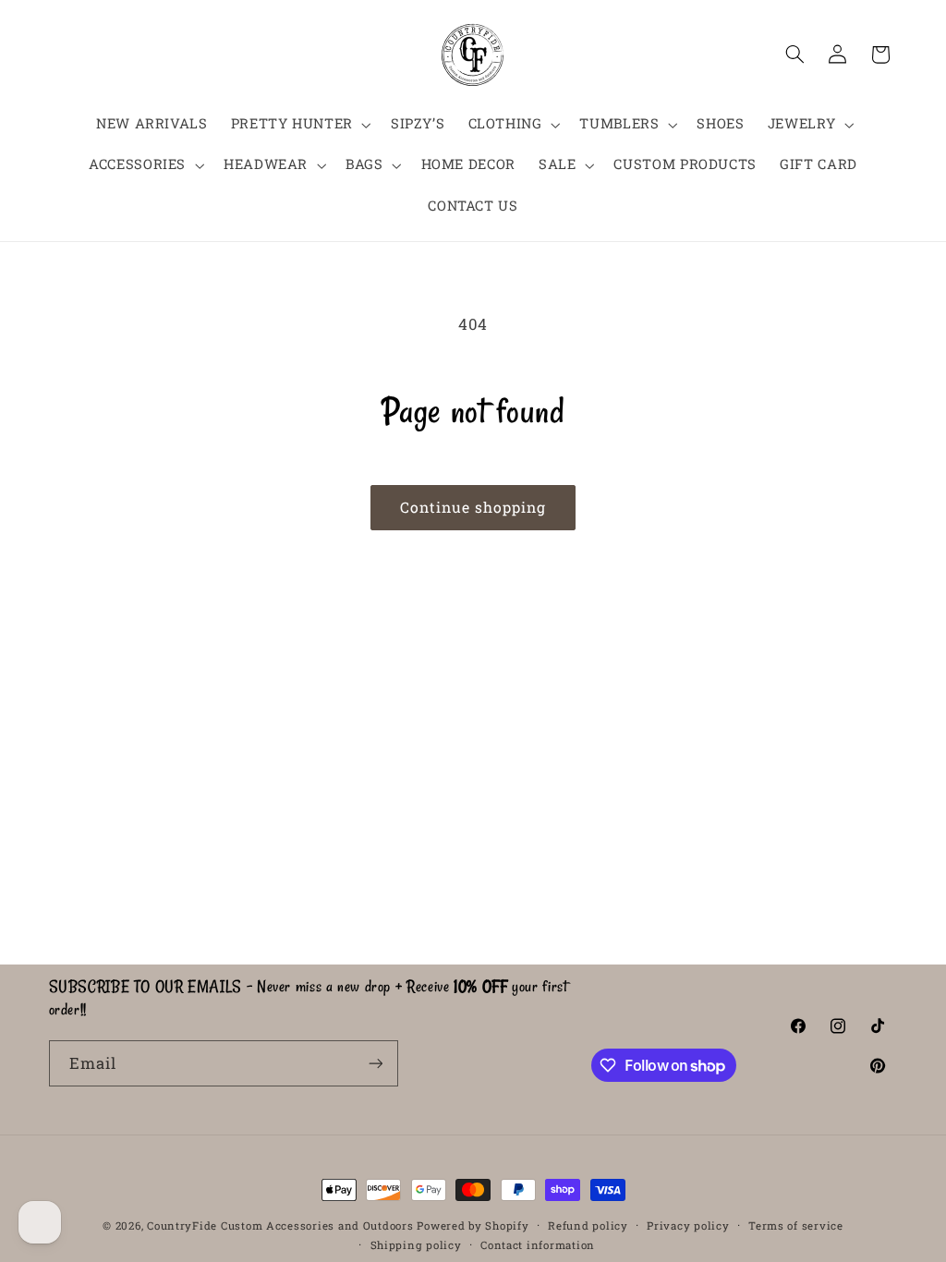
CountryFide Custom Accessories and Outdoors (280, 1225)
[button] (299, 124)
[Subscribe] (375, 1063)
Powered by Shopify (472, 1225)
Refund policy (588, 1225)
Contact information (537, 1245)
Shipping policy (416, 1245)
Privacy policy (688, 1225)
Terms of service (795, 1225)
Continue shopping (473, 506)
